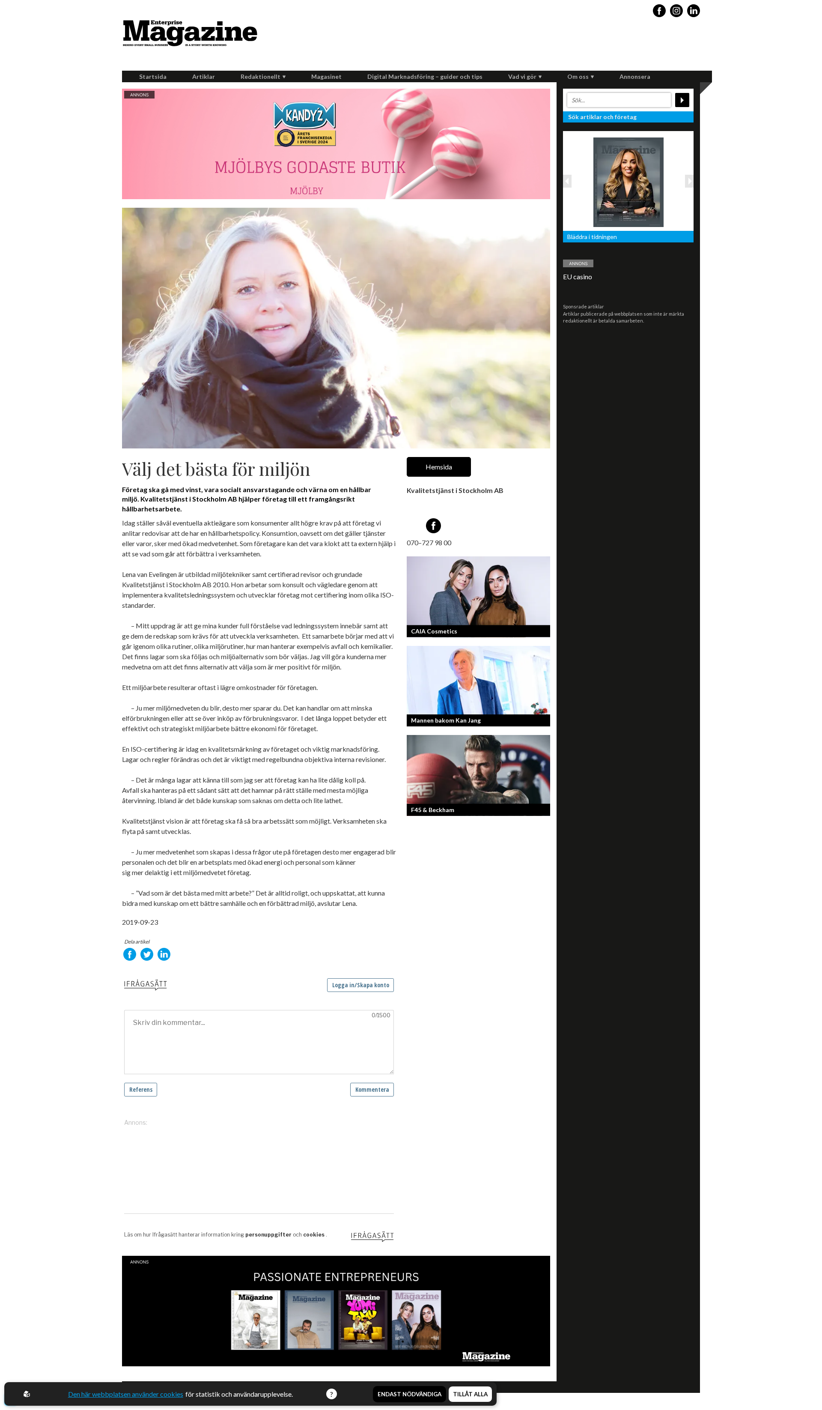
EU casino (577, 276)
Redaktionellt (260, 76)
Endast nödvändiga (409, 1394)
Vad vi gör (522, 76)
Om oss (578, 76)
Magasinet (326, 76)
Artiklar (203, 76)
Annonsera (634, 76)
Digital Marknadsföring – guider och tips (424, 76)
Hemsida (439, 467)
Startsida (153, 76)
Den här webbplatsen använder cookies (125, 1394)
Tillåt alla (470, 1394)
